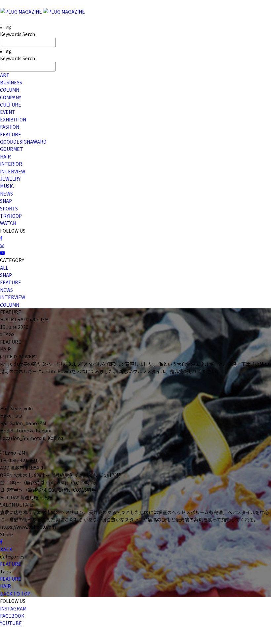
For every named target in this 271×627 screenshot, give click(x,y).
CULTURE (10, 104)
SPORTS (9, 208)
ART (5, 75)
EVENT (7, 112)
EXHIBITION (13, 119)
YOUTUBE (11, 623)
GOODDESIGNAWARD (23, 141)
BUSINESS (11, 82)
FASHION (9, 126)
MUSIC (7, 186)
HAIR (5, 156)
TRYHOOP (11, 215)
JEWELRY (10, 178)
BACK (6, 549)
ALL (4, 267)
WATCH (8, 223)
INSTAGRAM (13, 608)
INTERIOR (11, 163)
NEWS (6, 193)
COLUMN (9, 89)
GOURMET (11, 149)
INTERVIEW (12, 171)
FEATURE (10, 134)
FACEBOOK (12, 615)
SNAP (6, 201)
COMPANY (10, 97)
